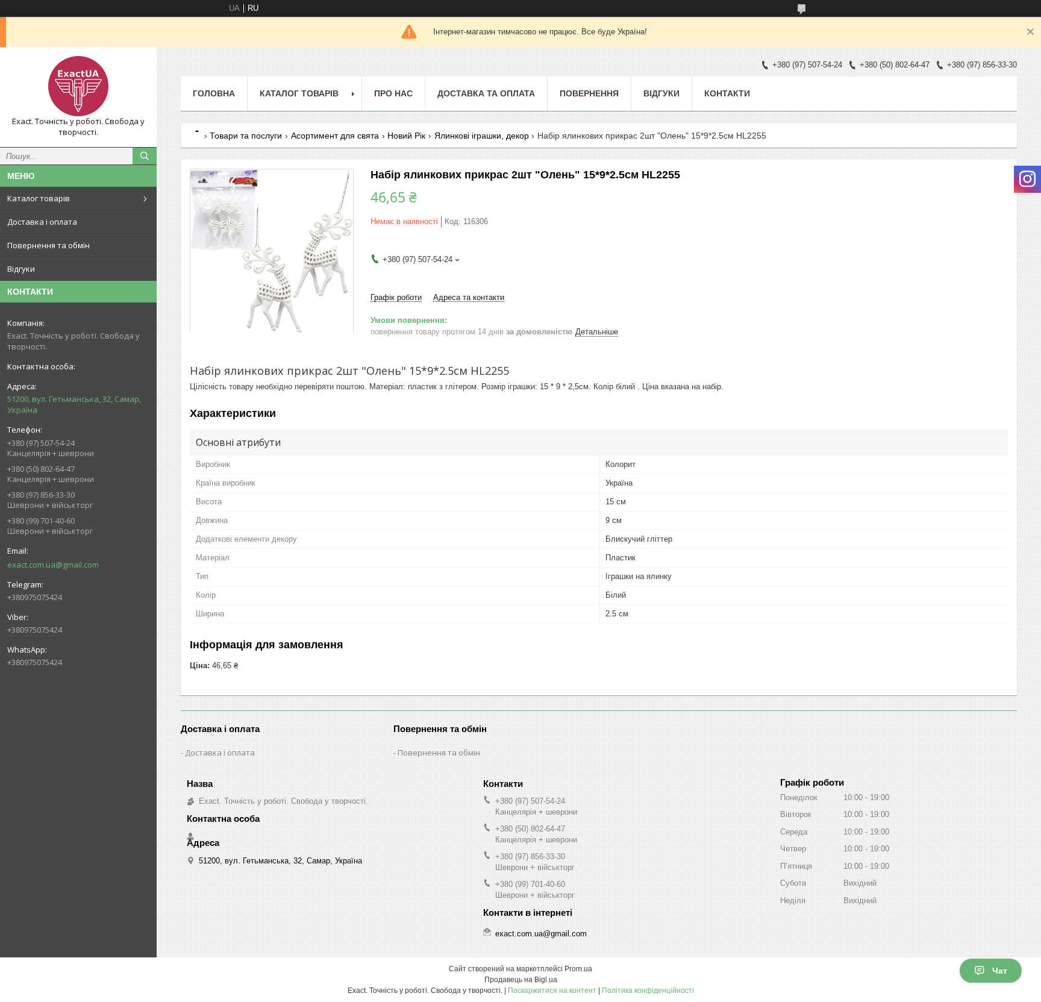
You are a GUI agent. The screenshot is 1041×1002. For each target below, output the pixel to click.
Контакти (727, 93)
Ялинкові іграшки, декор (481, 135)
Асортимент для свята (335, 135)
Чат (999, 970)
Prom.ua (578, 969)
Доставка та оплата (486, 93)
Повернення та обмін (48, 245)
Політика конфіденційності (648, 990)
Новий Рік (406, 135)
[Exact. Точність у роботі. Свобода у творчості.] (78, 86)
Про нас (393, 93)
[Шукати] (145, 156)
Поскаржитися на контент (552, 990)
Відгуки (21, 268)
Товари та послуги (246, 135)
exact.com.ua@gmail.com (53, 564)
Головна (214, 93)
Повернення (589, 93)
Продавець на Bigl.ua (520, 979)
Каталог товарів (38, 198)
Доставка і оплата (42, 221)
